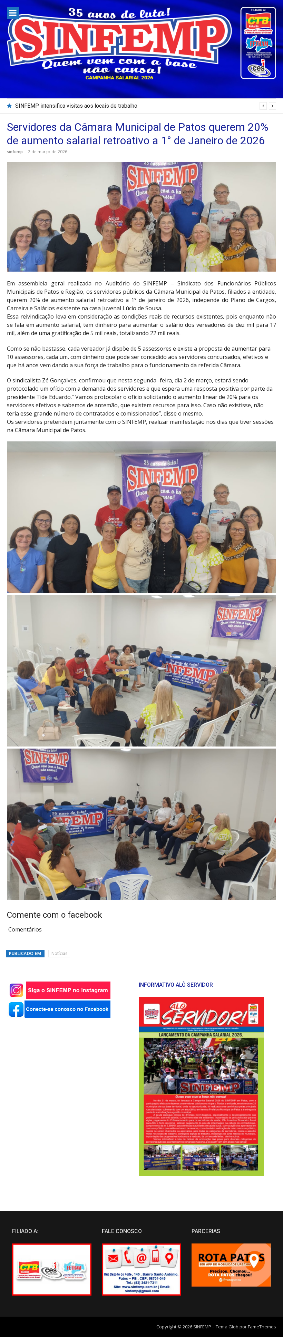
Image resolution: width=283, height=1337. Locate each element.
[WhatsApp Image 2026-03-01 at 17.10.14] (141, 897)
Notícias (59, 953)
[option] (145, 106)
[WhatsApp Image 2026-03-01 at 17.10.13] (141, 744)
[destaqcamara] (141, 591)
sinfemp (15, 152)
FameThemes (262, 1327)
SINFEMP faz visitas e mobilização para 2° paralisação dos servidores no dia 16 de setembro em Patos (141, 106)
